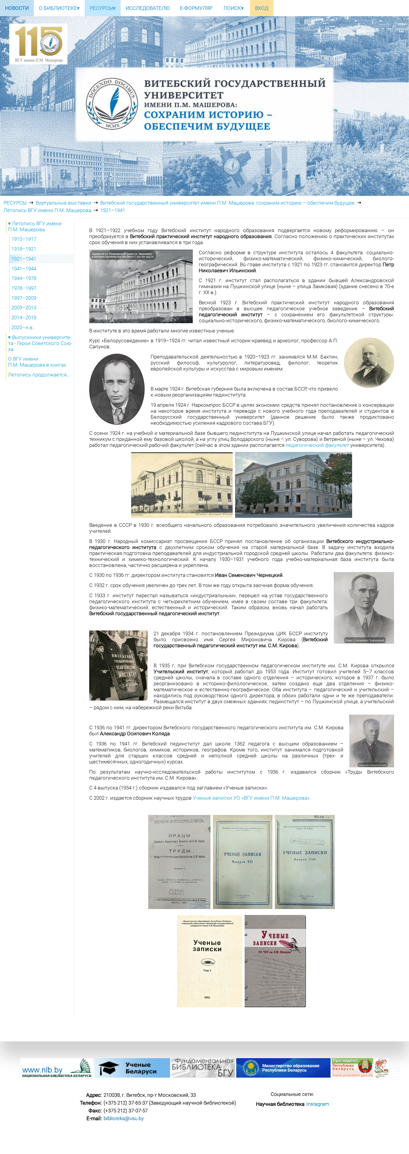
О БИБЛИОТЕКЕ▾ (59, 8)
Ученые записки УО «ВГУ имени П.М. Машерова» (251, 798)
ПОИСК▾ (234, 8)
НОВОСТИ (17, 8)
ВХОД (261, 8)
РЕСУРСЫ (15, 203)
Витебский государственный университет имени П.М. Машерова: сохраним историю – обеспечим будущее (227, 203)
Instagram (317, 1104)
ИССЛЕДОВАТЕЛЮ (148, 8)
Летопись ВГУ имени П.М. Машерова (47, 210)
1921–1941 (112, 210)
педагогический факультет (317, 445)
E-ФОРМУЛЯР (196, 8)
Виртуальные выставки (63, 203)
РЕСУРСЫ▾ (103, 8)
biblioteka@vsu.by (124, 1118)
